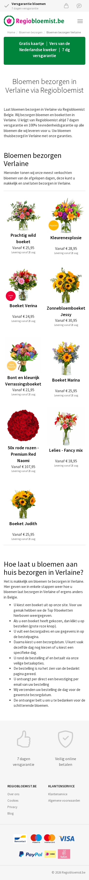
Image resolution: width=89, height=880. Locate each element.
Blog (10, 813)
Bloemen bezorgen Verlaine (63, 32)
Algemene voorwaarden (64, 800)
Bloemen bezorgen (31, 32)
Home (11, 32)
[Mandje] (66, 5)
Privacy (12, 807)
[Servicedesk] (79, 5)
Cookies (12, 800)
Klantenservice (57, 794)
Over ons (13, 794)
